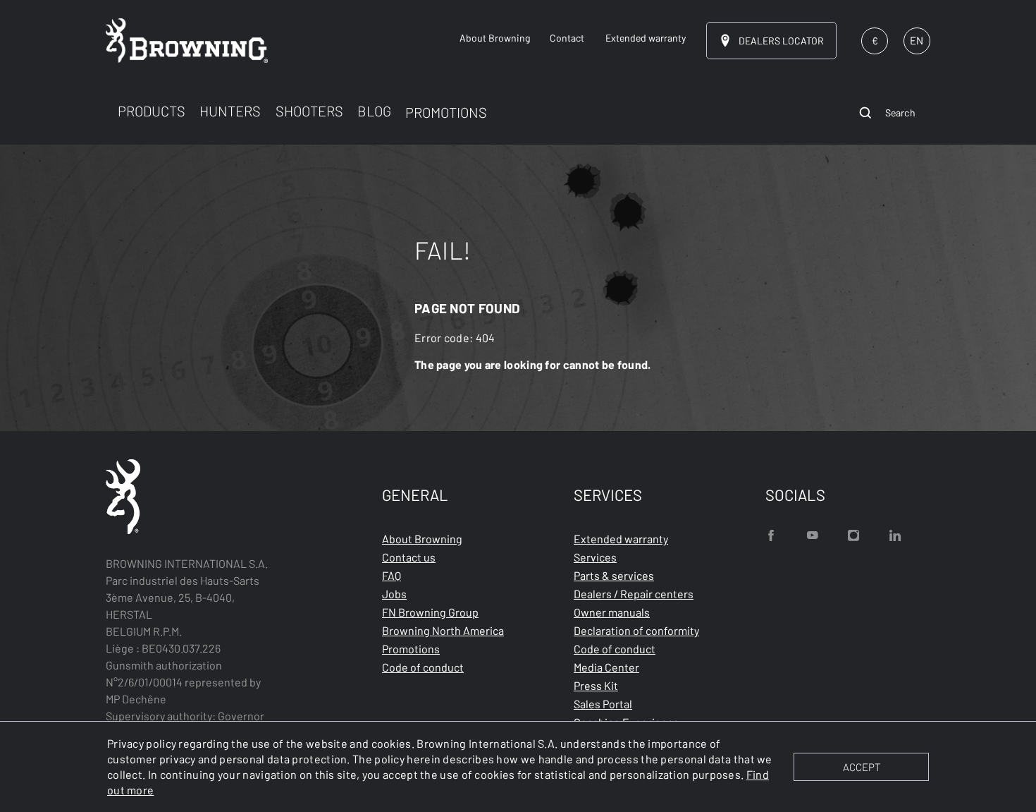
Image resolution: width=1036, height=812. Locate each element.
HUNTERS (230, 110)
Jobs (394, 593)
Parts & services (614, 575)
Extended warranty (621, 538)
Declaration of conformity (636, 630)
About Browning (422, 538)
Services (595, 557)
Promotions (411, 648)
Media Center (606, 667)
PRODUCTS (151, 110)
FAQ (391, 575)
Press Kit (596, 685)
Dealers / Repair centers (633, 593)
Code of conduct (423, 667)
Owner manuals (612, 612)
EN (916, 40)
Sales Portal (603, 703)
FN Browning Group (430, 612)
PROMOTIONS (446, 112)
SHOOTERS (309, 110)
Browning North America (443, 630)
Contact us (409, 557)
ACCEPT (861, 767)
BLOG (374, 110)
